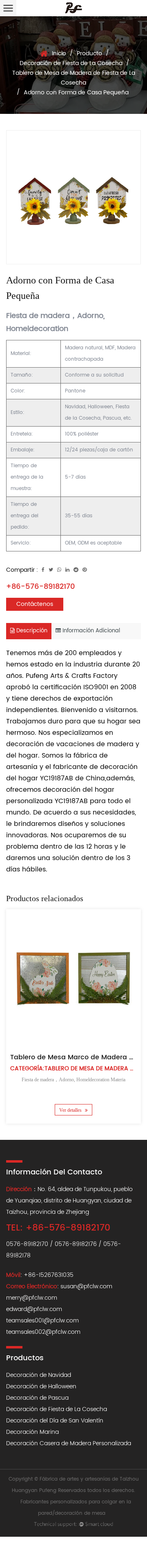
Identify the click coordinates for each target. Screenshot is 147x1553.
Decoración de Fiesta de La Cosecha (71, 63)
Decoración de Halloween (41, 1386)
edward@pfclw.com (34, 1309)
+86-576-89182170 (40, 586)
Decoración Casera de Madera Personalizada (68, 1443)
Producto (89, 53)
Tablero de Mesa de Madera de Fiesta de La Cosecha (73, 77)
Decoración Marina (32, 1432)
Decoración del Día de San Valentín (54, 1420)
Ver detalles (71, 1110)
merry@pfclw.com (31, 1298)
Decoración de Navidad (38, 1375)
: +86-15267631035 (40, 1275)
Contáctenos (34, 604)
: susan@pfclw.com (59, 1286)
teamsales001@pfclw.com (42, 1320)
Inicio (59, 53)
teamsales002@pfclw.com (43, 1332)
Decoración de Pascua (37, 1398)
